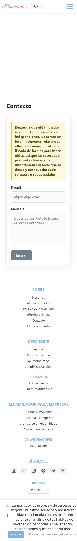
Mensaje (17, 209)
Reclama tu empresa (38, 418)
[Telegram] (53, 470)
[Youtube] (63, 470)
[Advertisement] (38, 53)
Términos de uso (38, 315)
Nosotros (38, 297)
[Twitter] (24, 470)
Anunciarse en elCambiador (39, 423)
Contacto (38, 320)
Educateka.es (38, 383)
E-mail (16, 187)
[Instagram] (33, 470)
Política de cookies (38, 303)
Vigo (35, 5)
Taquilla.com (39, 446)
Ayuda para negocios (39, 429)
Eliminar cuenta (38, 326)
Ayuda (38, 349)
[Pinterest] (43, 470)
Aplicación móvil (38, 361)
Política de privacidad (38, 309)
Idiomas (38, 483)
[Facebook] (14, 470)
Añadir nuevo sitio (38, 367)
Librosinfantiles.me (38, 389)
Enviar (21, 255)
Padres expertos (38, 355)
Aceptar (16, 534)
